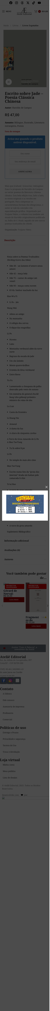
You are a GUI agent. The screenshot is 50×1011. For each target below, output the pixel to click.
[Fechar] (46, 487)
